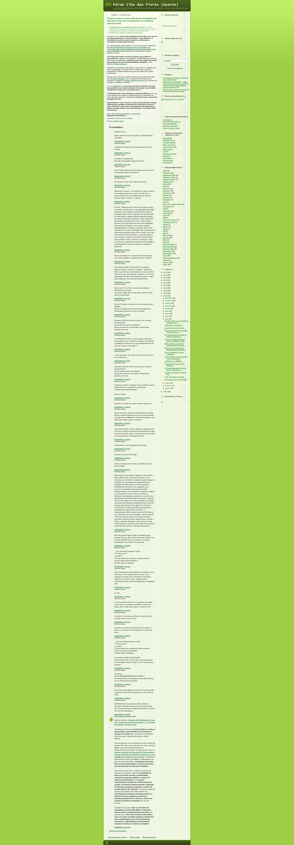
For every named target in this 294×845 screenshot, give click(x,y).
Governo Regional (118, 79)
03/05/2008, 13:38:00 (122, 440)
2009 (165, 293)
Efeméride (166, 200)
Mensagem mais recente (117, 837)
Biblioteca (166, 182)
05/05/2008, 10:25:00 (122, 546)
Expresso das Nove (170, 154)
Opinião (166, 238)
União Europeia (121, 64)
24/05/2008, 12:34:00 (122, 714)
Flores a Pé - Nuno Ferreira (172, 204)
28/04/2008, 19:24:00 (122, 176)
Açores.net (167, 156)
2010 (165, 291)
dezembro (169, 298)
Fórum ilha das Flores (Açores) (145, 5)
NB (164, 231)
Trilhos (165, 260)
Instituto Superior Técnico (134, 80)
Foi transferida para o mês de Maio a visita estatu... (175, 369)
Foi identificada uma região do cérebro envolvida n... (176, 336)
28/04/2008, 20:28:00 (122, 185)
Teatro (165, 256)
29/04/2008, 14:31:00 (122, 282)
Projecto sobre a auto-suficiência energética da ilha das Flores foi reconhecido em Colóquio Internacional (132, 21)
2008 (165, 296)
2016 (165, 275)
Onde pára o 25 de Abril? (173, 325)
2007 (165, 392)
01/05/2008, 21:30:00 (122, 333)
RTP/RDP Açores (169, 140)
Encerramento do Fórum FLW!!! (176, 380)
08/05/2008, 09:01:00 (122, 622)
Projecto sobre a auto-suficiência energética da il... (176, 322)
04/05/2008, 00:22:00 (122, 458)
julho (167, 311)
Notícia (121, 121)
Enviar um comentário (117, 831)
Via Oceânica (167, 163)
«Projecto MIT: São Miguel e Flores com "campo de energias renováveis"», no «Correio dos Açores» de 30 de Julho (134, 722)
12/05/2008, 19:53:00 (122, 684)
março (167, 383)
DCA (164, 186)
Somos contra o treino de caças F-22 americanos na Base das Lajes (176, 90)
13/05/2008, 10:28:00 (122, 698)
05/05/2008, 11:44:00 (122, 567)
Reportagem (167, 251)
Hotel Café (166, 213)
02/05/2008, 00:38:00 (122, 349)
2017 (165, 272)
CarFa (165, 184)
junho (167, 313)
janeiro (168, 388)
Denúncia (166, 188)
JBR (164, 218)
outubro (168, 303)
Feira (165, 202)
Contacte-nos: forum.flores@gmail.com (172, 120)
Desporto (166, 191)
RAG (164, 242)
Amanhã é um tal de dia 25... (175, 328)
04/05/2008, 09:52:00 (122, 470)
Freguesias (167, 211)
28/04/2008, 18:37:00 (122, 165)
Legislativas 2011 (169, 222)
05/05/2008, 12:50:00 (122, 587)
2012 (165, 285)
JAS (164, 215)
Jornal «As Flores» (169, 220)
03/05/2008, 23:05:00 (122, 449)
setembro (168, 306)
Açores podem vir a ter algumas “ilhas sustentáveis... (176, 357)
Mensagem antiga (149, 837)
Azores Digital (168, 160)
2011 (165, 288)
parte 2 (128, 113)
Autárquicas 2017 (169, 179)
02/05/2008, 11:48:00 (122, 379)
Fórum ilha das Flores (122, 716)
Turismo (166, 262)
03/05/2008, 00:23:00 (122, 398)
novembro (169, 300)
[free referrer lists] (162, 402)
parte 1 (123, 113)
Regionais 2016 (168, 249)
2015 (165, 277)
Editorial (166, 197)
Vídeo (165, 264)
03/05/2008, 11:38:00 (122, 407)
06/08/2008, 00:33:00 (122, 827)
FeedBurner (179, 68)
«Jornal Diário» (136, 113)
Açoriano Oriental (169, 142)
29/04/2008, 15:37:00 (122, 299)
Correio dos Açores (170, 147)
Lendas (165, 224)
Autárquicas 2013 (169, 177)
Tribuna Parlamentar (170, 258)
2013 (165, 283)
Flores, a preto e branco (171, 128)
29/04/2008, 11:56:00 (122, 202)
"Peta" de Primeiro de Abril (174, 377)
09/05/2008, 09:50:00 (122, 636)
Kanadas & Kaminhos (170, 126)
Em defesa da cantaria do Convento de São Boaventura (175, 79)
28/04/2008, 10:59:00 (122, 153)
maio (167, 316)
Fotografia (166, 206)
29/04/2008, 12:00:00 (122, 250)
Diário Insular (168, 149)
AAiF (164, 171)
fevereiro (168, 385)
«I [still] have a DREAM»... (174, 361)
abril (167, 319)
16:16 (130, 118)
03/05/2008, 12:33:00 (122, 423)
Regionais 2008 (168, 244)
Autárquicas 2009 (169, 175)
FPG (164, 209)
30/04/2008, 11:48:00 (122, 315)
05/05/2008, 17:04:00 (122, 597)
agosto (167, 308)
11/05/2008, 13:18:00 (122, 668)
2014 (165, 280)
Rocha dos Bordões (170, 124)
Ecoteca (166, 195)
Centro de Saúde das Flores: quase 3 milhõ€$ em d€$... (175, 340)
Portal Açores (168, 158)
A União (166, 151)
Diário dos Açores (169, 145)
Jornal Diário (167, 138)
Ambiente (116, 121)
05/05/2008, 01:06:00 (122, 530)
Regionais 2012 (168, 247)
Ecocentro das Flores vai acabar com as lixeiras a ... (176, 331)
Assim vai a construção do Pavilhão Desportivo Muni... (175, 349)
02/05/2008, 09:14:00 (122, 361)
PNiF (164, 240)
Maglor (165, 227)
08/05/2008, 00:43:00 (122, 610)
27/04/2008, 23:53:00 (122, 141)
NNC (164, 233)
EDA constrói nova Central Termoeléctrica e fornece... (175, 344)
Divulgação (167, 193)
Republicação (168, 253)
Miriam (165, 229)
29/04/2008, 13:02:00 (122, 261)
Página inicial (134, 837)
